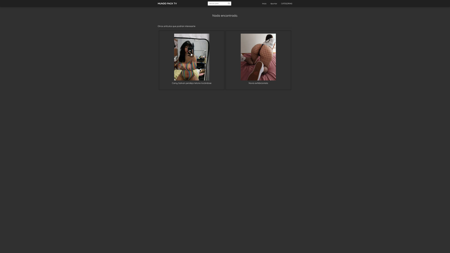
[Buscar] (229, 3)
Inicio (264, 3)
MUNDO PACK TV (167, 3)
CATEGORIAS (286, 3)
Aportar (273, 3)
